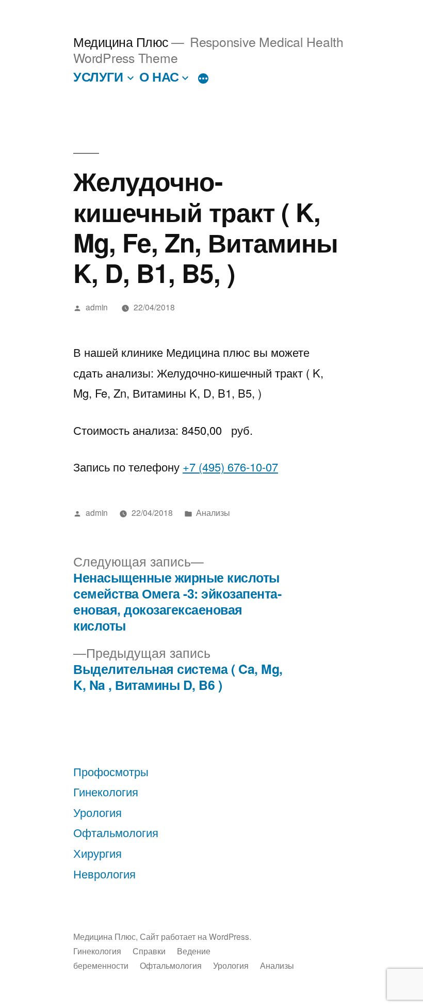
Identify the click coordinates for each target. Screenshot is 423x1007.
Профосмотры (111, 771)
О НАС (159, 76)
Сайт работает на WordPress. (195, 936)
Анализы (213, 512)
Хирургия (97, 853)
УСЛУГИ (98, 76)
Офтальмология (115, 832)
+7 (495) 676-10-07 (230, 467)
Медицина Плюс (121, 42)
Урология (97, 812)
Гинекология (105, 791)
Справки (149, 950)
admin (97, 306)
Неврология (104, 874)
